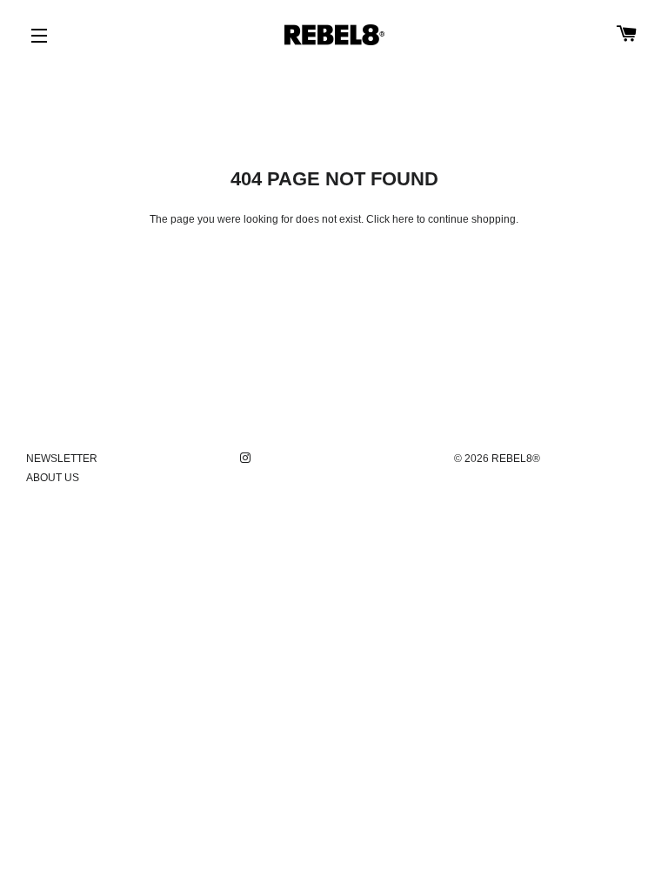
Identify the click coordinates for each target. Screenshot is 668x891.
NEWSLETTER (61, 458)
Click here (390, 219)
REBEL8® (515, 458)
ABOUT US (52, 478)
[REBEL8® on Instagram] (247, 458)
